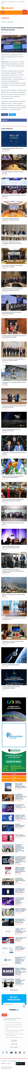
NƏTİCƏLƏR (14, 1044)
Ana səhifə (3, 22)
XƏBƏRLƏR (22, 1)
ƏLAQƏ (2, 3)
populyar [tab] (14, 777)
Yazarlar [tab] (14, 780)
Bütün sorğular (14, 1047)
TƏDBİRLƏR (10, 22)
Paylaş (5, 114)
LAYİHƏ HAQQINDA (11, 1)
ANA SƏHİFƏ (3, 1)
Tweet (13, 114)
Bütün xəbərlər (14, 990)
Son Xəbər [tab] (14, 774)
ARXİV (18, 1)
